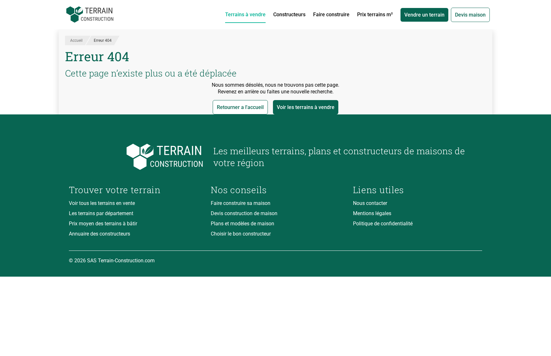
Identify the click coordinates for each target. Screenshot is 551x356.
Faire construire (331, 14)
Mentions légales (372, 213)
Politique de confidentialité (383, 224)
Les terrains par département (101, 213)
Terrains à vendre (245, 14)
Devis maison (470, 15)
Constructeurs (289, 14)
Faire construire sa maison (240, 203)
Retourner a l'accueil (240, 107)
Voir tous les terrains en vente (102, 203)
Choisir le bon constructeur (241, 234)
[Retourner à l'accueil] (136, 157)
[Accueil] (90, 14)
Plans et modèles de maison (242, 224)
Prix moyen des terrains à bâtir (103, 224)
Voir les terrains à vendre (305, 107)
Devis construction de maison (244, 213)
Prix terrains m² (375, 14)
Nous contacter (370, 203)
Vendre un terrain (424, 15)
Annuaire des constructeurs (99, 234)
